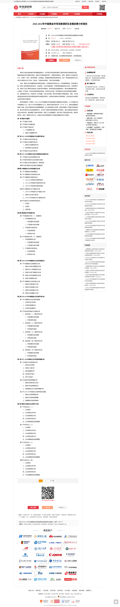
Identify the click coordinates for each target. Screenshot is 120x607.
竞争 (75, 107)
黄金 (67, 78)
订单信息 (95, 120)
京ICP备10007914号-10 (51, 597)
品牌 (34, 110)
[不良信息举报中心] (75, 601)
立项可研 (65, 14)
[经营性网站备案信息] (44, 601)
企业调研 (77, 14)
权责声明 (60, 590)
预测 (34, 251)
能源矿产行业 (26, 17)
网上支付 (99, 123)
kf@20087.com (55, 53)
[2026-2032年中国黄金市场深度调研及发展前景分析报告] (30, 47)
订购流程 (45, 590)
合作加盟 (67, 590)
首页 (19, 14)
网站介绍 (31, 590)
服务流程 (91, 1)
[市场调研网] (23, 9)
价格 (50, 110)
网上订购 (33, 507)
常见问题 (52, 590)
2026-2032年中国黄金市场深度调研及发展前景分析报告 (44, 17)
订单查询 (99, 14)
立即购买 (51, 60)
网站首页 (77, 1)
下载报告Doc (78, 60)
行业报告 (42, 14)
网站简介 (97, 1)
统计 (41, 191)
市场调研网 (18, 17)
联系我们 (84, 1)
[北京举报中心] (65, 601)
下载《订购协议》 (67, 53)
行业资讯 (31, 14)
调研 (25, 102)
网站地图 (81, 590)
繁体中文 (104, 1)
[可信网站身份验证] (55, 601)
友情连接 (74, 590)
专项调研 (54, 14)
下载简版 (76, 28)
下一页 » (52, 481)
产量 (33, 189)
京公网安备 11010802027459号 (67, 597)
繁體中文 (89, 590)
